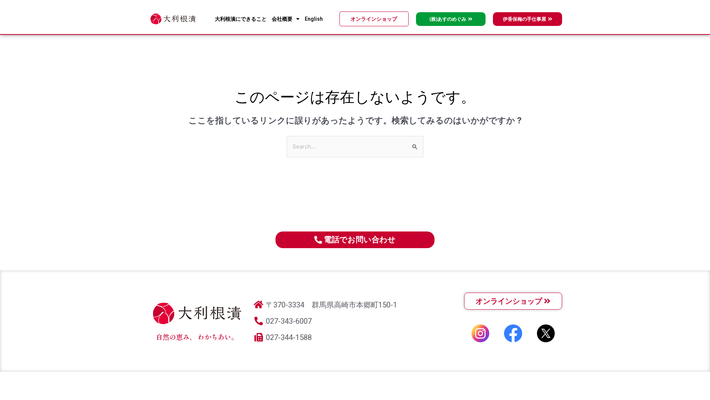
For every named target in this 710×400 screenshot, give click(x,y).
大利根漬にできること (241, 19)
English (314, 19)
